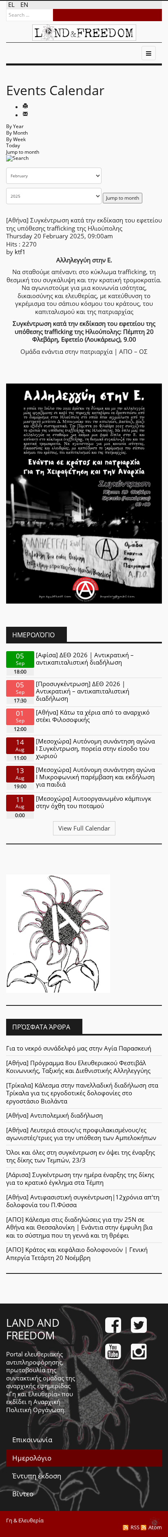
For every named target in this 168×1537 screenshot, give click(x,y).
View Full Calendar (84, 828)
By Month (17, 132)
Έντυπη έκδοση (36, 1475)
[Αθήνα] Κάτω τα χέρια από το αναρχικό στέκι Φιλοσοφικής (93, 716)
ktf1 (20, 252)
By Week (16, 139)
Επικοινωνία (32, 1439)
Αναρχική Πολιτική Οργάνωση (35, 1405)
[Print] (25, 106)
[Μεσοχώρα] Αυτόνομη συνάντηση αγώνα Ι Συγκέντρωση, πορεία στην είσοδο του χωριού (95, 748)
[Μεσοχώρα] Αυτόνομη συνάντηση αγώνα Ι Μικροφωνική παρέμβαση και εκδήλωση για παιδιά (95, 776)
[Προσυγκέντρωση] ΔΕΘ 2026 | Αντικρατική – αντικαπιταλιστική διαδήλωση (82, 691)
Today (13, 145)
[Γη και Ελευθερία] (84, 32)
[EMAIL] (25, 115)
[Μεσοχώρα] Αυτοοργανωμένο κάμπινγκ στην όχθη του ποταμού (93, 802)
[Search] (17, 160)
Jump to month (22, 151)
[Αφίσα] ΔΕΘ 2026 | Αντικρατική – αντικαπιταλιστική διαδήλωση (85, 658)
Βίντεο (22, 1493)
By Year (15, 126)
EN (24, 4)
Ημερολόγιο (31, 1458)
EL (12, 4)
